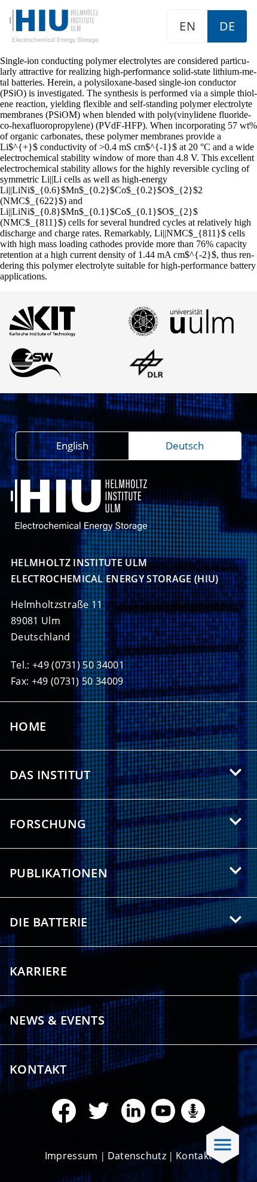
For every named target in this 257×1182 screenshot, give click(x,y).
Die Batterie (49, 922)
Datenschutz (137, 1155)
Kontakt (38, 1069)
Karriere (38, 971)
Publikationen (59, 873)
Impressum (71, 1155)
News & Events (57, 1020)
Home (28, 726)
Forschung (48, 824)
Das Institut (50, 775)
